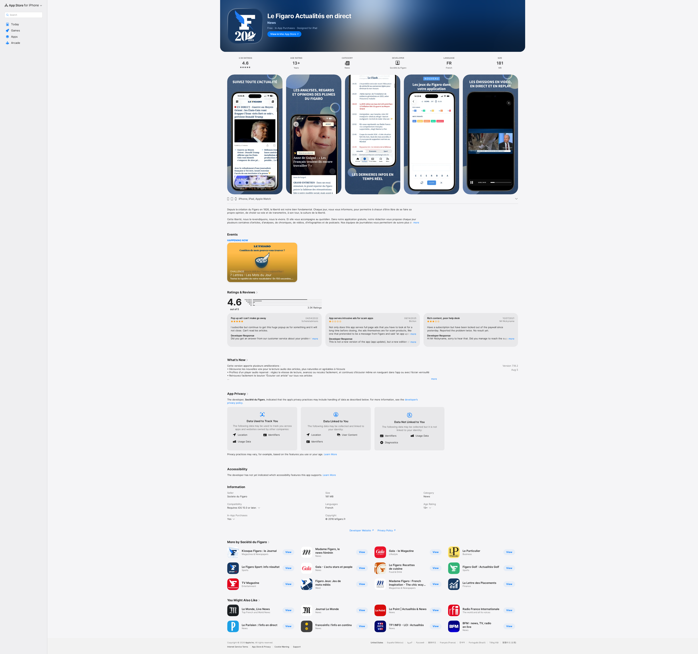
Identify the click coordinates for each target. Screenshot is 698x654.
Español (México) (395, 643)
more (416, 222)
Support (297, 647)
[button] (23, 24)
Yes (229, 518)
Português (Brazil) (477, 643)
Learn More (330, 454)
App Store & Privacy (261, 647)
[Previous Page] (223, 134)
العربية (409, 643)
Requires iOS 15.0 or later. (242, 507)
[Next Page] (521, 134)
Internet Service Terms (237, 647)
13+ (426, 507)
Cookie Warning (281, 647)
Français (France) (448, 643)
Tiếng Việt (494, 643)
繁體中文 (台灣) (509, 643)
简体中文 (432, 643)
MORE (315, 338)
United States (377, 643)
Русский (420, 643)
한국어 (462, 643)
